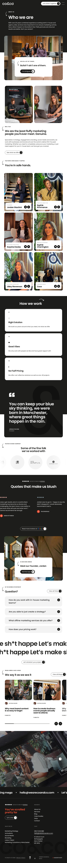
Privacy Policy (20, 858)
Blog (35, 814)
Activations (9, 833)
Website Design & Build (50, 858)
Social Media (9, 836)
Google (42, 481)
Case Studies (38, 816)
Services (37, 812)
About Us (37, 809)
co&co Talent (9, 840)
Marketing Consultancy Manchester (17, 842)
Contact (37, 821)
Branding (8, 838)
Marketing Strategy (11, 831)
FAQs (36, 818)
